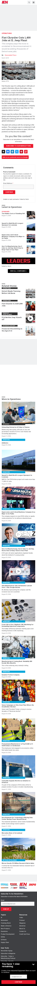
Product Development (7, 314)
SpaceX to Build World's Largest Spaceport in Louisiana (12, 224)
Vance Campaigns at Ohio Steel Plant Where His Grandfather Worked (18, 706)
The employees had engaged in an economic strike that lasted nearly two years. (17, 749)
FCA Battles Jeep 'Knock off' (12, 318)
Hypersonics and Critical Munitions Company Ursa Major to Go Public (13, 236)
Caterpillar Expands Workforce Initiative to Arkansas (16, 781)
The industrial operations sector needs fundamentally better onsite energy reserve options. (18, 823)
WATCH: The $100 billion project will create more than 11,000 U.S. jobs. (18, 480)
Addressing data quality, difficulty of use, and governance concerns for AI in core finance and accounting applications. (16, 431)
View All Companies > (18, 271)
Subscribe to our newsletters (18, 146)
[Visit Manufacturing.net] (14, 887)
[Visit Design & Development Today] (4, 884)
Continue (18, 982)
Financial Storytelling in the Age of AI (12, 330)
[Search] (29, 2)
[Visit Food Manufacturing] (14, 884)
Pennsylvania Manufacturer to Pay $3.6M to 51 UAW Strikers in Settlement (17, 744)
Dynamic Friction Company (10, 675)
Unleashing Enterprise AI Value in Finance (16, 427)
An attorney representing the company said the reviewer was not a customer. (16, 591)
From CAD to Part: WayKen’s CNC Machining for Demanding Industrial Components (17, 625)
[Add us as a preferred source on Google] (26, 151)
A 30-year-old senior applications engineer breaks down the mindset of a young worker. (17, 554)
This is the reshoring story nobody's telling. (15, 665)
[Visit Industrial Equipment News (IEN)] (23, 884)
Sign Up (6, 909)
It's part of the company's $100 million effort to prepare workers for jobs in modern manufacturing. (17, 786)
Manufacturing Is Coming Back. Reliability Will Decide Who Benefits (17, 662)
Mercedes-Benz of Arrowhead (12, 833)
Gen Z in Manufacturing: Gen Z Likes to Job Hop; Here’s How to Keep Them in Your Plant (12, 248)
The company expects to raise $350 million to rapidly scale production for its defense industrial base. (18, 517)
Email (2, 900)
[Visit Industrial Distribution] (4, 887)
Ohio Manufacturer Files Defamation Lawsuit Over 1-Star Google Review (17, 586)
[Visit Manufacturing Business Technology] (23, 887)
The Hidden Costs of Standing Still (13, 213)
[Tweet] (17, 151)
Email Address (8, 183)
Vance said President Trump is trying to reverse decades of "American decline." (16, 710)
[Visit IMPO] (32, 884)
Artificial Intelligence (10, 860)
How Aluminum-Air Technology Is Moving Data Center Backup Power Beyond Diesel (17, 818)
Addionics (5, 443)
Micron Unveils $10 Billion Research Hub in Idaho (18, 863)
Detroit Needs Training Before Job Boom (11, 292)
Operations (7, 33)
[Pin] (21, 151)
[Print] (3, 151)
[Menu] (33, 2)
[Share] (8, 151)
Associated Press (10, 55)
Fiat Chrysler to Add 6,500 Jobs (12, 305)
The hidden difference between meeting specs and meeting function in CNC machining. (17, 629)
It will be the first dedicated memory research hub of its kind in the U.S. (18, 866)
